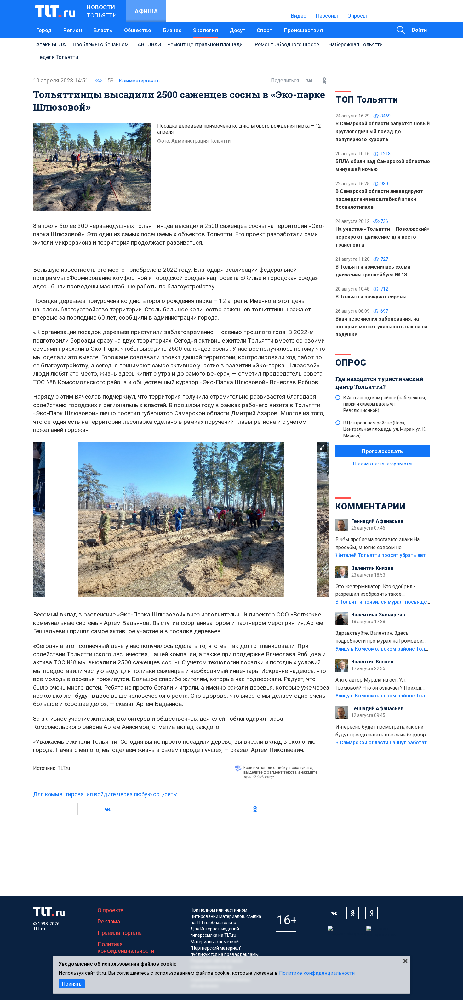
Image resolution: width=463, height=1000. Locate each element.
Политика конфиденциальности (126, 947)
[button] (107, 809)
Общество (137, 30)
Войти (419, 30)
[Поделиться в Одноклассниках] (321, 80)
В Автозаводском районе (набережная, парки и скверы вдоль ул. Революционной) (384, 404)
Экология (205, 30)
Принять (72, 984)
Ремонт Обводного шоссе (287, 44)
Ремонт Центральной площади (205, 44)
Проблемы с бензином (101, 44)
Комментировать (139, 81)
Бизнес (172, 30)
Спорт (264, 30)
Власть (103, 30)
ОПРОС (350, 362)
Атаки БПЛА (51, 44)
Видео (298, 16)
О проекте (110, 910)
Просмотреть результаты (383, 464)
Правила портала (120, 932)
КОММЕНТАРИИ (370, 506)
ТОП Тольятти (366, 99)
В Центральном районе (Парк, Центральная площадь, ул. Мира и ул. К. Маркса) (384, 429)
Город (44, 30)
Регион (72, 30)
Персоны (327, 16)
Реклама (109, 921)
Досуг (237, 30)
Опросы (357, 16)
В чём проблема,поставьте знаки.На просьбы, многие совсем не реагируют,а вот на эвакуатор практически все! (377, 544)
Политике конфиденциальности (317, 973)
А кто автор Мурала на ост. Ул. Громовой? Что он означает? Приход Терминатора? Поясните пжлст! (378, 684)
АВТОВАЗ (149, 44)
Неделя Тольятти (57, 57)
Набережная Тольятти (356, 44)
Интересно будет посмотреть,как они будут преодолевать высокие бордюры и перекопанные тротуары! (382, 731)
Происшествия (303, 30)
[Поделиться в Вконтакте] (306, 80)
